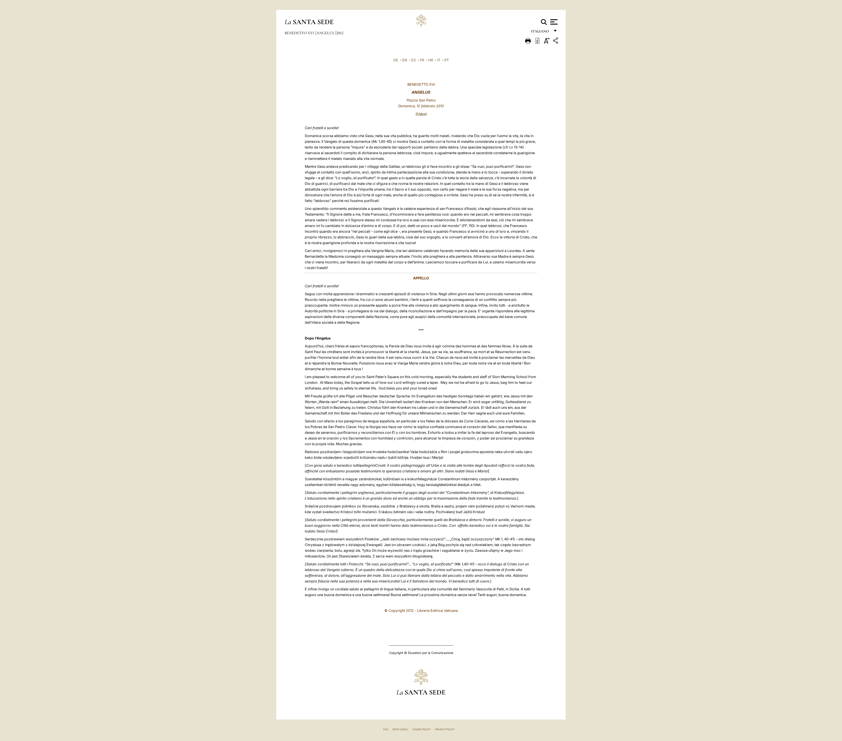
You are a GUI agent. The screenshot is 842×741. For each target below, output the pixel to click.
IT (438, 60)
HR (430, 60)
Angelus (325, 32)
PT (446, 60)
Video (421, 114)
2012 (339, 32)
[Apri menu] (553, 22)
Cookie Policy (421, 729)
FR (422, 60)
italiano (541, 32)
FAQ (385, 729)
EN (404, 60)
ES (413, 60)
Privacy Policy (445, 729)
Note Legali (400, 729)
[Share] (556, 41)
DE (395, 60)
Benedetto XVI (300, 32)
